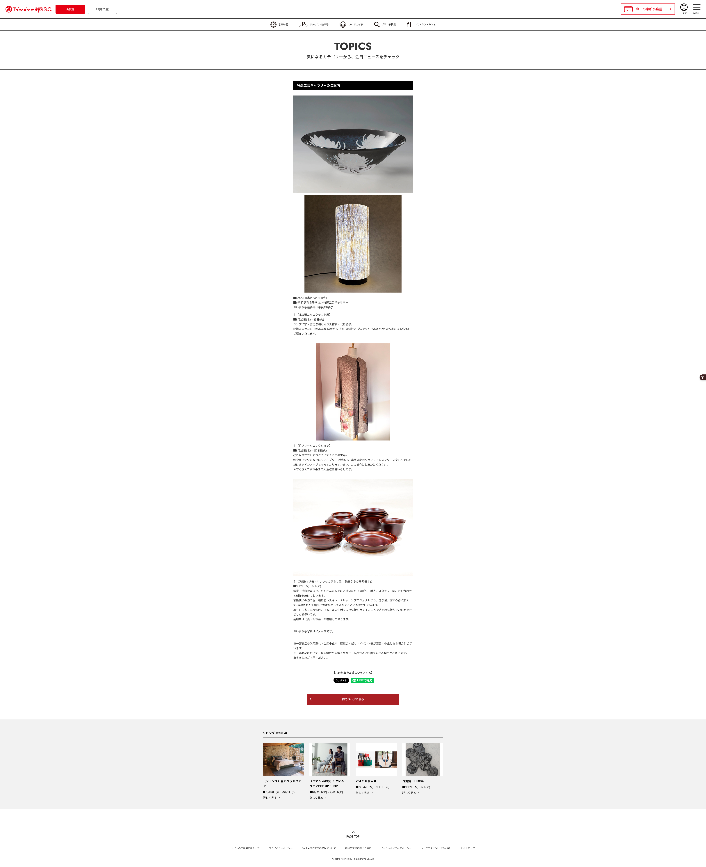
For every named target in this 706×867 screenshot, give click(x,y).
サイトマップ (468, 848)
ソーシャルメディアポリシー (396, 848)
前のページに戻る (353, 699)
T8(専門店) (102, 9)
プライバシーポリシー (281, 848)
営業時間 (283, 24)
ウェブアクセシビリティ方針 (436, 848)
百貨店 (70, 9)
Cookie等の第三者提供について (319, 848)
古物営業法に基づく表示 (358, 848)
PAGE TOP (353, 836)
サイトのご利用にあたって (245, 848)
